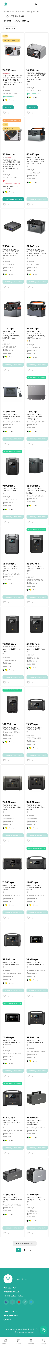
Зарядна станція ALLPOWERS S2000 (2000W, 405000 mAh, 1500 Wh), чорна (36, 252)
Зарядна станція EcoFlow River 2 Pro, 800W (36, 807)
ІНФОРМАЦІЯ (11, 1316)
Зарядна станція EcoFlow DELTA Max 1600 (35, 568)
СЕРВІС (8, 1320)
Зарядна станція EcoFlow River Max (11, 963)
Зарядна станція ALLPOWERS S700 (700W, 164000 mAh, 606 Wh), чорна (36, 334)
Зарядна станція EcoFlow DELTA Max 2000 (11, 649)
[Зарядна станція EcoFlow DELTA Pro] (12, 705)
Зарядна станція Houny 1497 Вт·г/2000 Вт (12, 1199)
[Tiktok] (25, 1302)
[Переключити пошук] (36, 4)
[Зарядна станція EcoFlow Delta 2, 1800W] (12, 544)
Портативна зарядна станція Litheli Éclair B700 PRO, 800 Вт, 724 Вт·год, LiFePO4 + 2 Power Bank (12, 80)
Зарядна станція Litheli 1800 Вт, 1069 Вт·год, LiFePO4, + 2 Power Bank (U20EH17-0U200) (11, 164)
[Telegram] (31, 1302)
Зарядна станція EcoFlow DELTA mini (36, 648)
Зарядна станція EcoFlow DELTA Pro (11, 728)
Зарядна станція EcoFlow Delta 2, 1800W (10, 568)
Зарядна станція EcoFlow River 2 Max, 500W (12, 807)
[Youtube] (18, 1302)
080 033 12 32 (10, 1288)
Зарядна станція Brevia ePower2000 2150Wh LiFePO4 (11, 416)
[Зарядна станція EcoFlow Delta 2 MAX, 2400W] (36, 466)
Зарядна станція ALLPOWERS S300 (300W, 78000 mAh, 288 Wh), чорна (11, 334)
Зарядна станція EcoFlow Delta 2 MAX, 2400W (36, 491)
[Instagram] (12, 1302)
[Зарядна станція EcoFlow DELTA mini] (36, 624)
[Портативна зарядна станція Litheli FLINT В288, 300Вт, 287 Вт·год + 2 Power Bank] (36, 50)
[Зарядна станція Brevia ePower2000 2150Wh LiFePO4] (12, 392)
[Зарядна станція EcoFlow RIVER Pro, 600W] (12, 1098)
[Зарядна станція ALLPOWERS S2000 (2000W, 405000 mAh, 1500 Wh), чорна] (36, 227)
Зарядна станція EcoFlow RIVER (34, 728)
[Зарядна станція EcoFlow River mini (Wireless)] (12, 1018)
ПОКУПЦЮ (9, 1312)
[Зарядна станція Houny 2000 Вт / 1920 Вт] (36, 1175)
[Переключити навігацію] (43, 4)
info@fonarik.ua (11, 1292)
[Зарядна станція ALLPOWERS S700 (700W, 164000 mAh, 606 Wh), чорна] (36, 309)
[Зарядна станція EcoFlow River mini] (36, 940)
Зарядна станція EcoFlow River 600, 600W (35, 887)
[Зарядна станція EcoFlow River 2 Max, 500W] (12, 782)
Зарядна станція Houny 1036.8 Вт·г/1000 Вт (34, 1122)
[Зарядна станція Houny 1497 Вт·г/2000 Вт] (12, 1175)
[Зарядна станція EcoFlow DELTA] (12, 466)
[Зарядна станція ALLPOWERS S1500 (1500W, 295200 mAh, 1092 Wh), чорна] (36, 135)
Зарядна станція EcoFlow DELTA (10, 490)
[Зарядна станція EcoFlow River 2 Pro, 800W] (36, 782)
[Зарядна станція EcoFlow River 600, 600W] (36, 863)
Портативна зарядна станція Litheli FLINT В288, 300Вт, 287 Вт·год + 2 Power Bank (36, 77)
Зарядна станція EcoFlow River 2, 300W (10, 887)
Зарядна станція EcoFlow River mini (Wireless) (11, 1042)
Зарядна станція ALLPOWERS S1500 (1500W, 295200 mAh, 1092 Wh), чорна (36, 160)
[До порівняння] (9, 112)
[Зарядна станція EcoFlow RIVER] (36, 705)
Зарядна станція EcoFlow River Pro (35, 1041)
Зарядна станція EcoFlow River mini (35, 963)
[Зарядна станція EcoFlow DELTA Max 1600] (36, 544)
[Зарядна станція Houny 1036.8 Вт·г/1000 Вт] (36, 1098)
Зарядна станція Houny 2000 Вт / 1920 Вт (36, 1199)
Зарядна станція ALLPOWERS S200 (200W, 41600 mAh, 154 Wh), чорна (11, 252)
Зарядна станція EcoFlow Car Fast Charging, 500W (34, 416)
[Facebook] (6, 1302)
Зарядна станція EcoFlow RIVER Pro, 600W (11, 1122)
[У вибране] (4, 112)
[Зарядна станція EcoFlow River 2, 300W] (12, 863)
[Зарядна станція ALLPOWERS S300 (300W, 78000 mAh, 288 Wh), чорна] (12, 309)
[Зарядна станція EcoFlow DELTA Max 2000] (12, 624)
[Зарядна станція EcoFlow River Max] (12, 940)
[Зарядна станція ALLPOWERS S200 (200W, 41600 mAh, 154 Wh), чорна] (12, 227)
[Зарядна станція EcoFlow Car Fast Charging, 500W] (36, 392)
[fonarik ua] (6, 4)
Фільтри (9, 28)
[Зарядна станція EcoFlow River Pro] (36, 1018)
